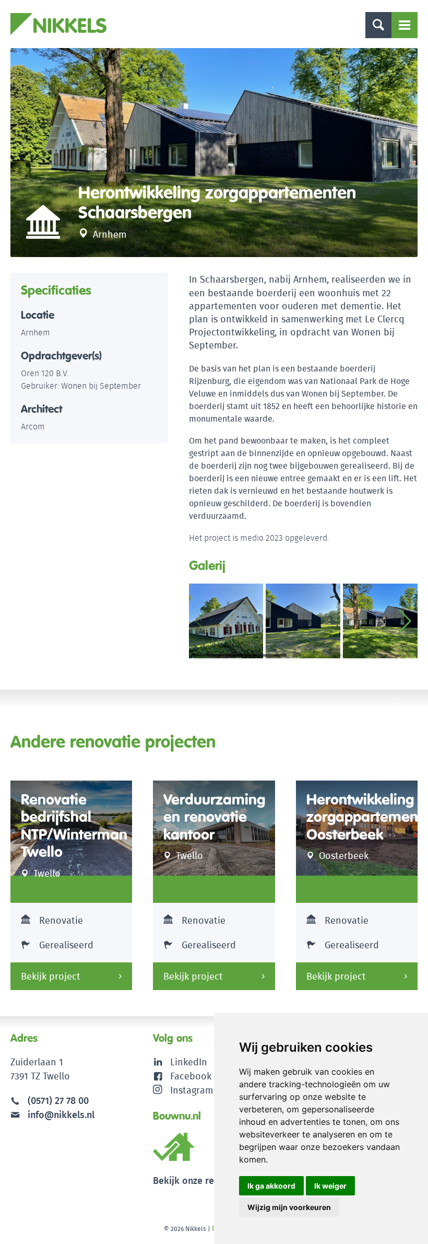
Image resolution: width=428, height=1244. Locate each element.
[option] (214, 152)
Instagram (191, 1090)
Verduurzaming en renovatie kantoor (214, 817)
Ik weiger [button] (330, 1185)
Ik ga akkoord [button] (271, 1185)
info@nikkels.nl (59, 1114)
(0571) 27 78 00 (58, 1100)
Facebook (190, 1076)
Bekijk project (50, 976)
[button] (405, 621)
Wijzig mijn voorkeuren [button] (289, 1207)
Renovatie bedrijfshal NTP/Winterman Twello (74, 826)
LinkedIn (188, 1061)
